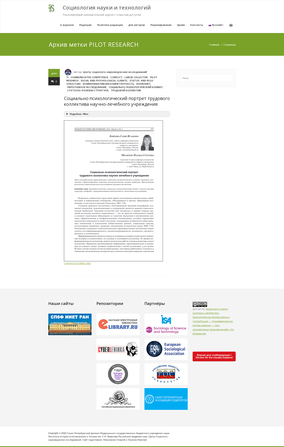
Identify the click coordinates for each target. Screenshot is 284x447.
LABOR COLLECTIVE (136, 77)
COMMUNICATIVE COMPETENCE (89, 77)
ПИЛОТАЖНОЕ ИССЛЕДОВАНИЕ (87, 87)
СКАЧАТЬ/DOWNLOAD (77, 263)
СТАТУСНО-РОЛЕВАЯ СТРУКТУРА (87, 90)
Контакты (196, 24)
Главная (214, 44)
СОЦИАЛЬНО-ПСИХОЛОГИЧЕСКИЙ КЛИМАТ (136, 87)
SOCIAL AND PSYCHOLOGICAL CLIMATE (104, 80)
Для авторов (136, 24)
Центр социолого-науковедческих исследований (115, 72)
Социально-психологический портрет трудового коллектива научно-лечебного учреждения (117, 101)
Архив (181, 24)
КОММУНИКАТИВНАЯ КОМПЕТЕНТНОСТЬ (108, 83)
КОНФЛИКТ (143, 83)
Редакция (85, 24)
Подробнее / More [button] (79, 113)
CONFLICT (116, 77)
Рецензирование (161, 24)
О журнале (67, 24)
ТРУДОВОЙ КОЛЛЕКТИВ (126, 90)
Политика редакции (110, 24)
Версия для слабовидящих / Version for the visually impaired (214, 356)
